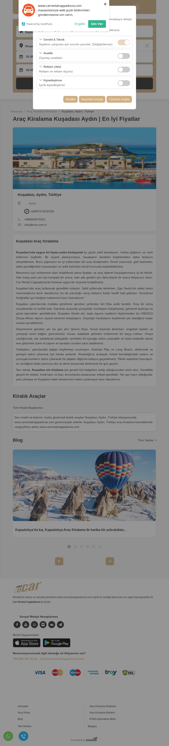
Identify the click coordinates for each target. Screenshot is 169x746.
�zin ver (124, 56)
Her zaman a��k (124, 42)
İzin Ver (97, 24)
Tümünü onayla (119, 99)
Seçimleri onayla (92, 99)
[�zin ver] (124, 55)
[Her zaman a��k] (124, 41)
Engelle (80, 24)
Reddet (70, 99)
